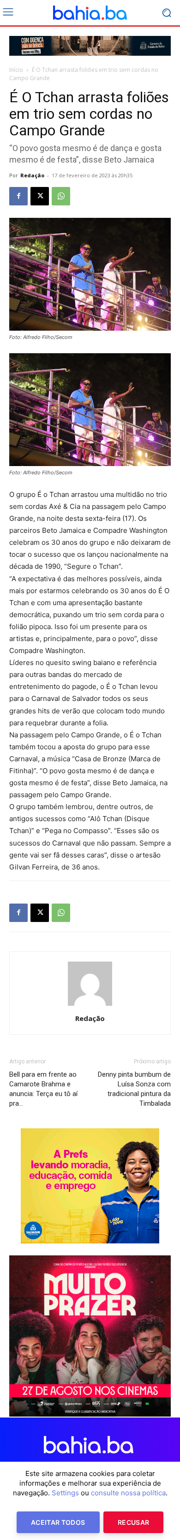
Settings (65, 1492)
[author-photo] (90, 1005)
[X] (39, 196)
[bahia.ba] (90, 13)
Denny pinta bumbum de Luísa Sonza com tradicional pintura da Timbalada (134, 1089)
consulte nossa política (128, 1492)
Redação (32, 175)
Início (16, 70)
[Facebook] (18, 196)
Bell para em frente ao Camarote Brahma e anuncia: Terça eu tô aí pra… (43, 1089)
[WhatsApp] (61, 196)
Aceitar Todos (58, 1522)
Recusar (133, 1522)
